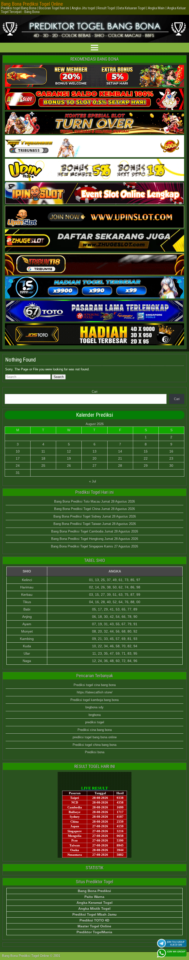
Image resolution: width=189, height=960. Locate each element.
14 (120, 451)
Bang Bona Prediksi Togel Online (32, 4)
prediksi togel (94, 722)
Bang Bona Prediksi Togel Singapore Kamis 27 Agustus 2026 (94, 546)
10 (18, 451)
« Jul (92, 481)
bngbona (95, 715)
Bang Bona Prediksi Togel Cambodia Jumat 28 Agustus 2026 (94, 531)
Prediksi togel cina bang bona (95, 685)
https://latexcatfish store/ (94, 692)
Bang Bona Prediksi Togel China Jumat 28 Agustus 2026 (94, 509)
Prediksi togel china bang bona (94, 745)
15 (146, 451)
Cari (94, 391)
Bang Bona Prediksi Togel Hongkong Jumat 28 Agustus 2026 (94, 539)
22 (146, 458)
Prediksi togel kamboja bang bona (94, 700)
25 (43, 465)
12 (69, 451)
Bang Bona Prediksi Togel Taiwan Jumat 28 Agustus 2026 (94, 524)
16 (171, 451)
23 (171, 458)
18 (43, 458)
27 (94, 465)
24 (18, 465)
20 (94, 458)
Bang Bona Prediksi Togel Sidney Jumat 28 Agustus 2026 (94, 516)
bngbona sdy (94, 707)
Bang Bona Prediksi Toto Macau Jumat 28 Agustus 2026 (94, 501)
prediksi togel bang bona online (95, 737)
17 (18, 458)
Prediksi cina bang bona (95, 730)
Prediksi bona (94, 752)
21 (120, 458)
